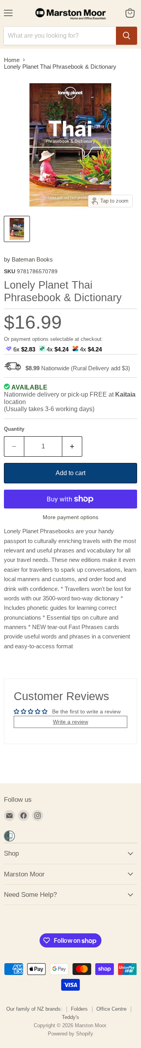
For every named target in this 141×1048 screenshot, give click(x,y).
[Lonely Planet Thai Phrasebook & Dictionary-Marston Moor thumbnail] (16, 228)
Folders (79, 1009)
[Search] (126, 36)
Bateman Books (32, 259)
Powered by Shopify (70, 1034)
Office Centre (111, 1009)
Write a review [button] (70, 722)
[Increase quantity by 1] (72, 446)
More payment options (70, 517)
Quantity (14, 429)
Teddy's (70, 1017)
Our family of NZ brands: (34, 1009)
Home (12, 60)
